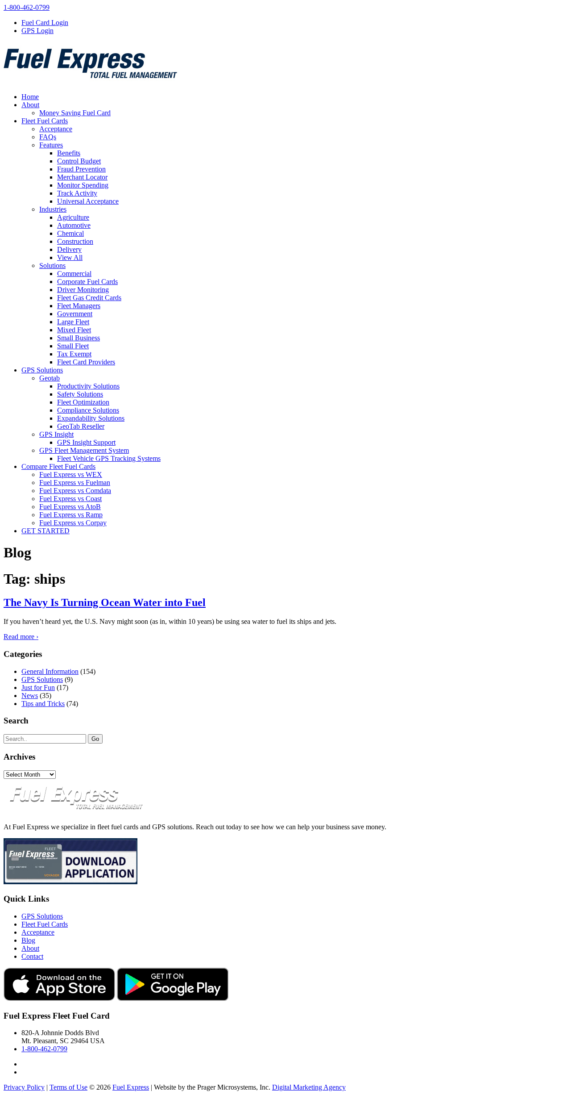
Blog (28, 940)
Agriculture (73, 217)
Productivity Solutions (88, 386)
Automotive (74, 225)
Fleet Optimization (83, 402)
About (30, 105)
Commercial (74, 273)
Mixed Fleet (74, 330)
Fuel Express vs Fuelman (74, 482)
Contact (32, 956)
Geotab (49, 378)
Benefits (68, 153)
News (29, 695)
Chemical (70, 233)
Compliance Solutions (88, 410)
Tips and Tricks (43, 703)
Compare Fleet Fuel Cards (58, 466)
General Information (50, 671)
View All (70, 257)
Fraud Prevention (81, 169)
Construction (75, 241)
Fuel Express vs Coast (70, 498)
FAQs (47, 137)
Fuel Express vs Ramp (71, 514)
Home (30, 96)
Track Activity (77, 193)
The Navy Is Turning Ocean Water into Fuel (105, 602)
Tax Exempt (74, 354)
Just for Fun (38, 687)
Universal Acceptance (88, 201)
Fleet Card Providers (86, 362)
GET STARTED (45, 531)
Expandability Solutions (90, 418)
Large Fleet (73, 322)
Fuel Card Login (44, 22)
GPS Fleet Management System (84, 450)
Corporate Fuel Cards (87, 281)
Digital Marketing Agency (309, 1087)
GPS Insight (56, 434)
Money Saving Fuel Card (75, 113)
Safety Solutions (80, 394)
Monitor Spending (82, 185)
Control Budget (79, 161)
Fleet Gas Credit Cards (89, 297)
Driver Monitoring (83, 289)
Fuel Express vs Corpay (73, 523)
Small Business (78, 338)
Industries (52, 209)
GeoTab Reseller (80, 426)
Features (51, 145)
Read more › (21, 636)
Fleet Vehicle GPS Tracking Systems (109, 458)
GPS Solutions (42, 370)
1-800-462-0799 (27, 7)
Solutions (52, 265)
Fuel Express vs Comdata (75, 490)
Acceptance (55, 129)
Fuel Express (130, 1087)
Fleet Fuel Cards (44, 121)
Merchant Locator (82, 177)
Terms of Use (68, 1087)
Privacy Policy (24, 1087)
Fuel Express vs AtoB (70, 506)
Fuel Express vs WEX (70, 474)
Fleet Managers (78, 305)
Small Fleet (73, 346)
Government (74, 314)
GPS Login (37, 30)
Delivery (69, 249)
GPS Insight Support (86, 442)
